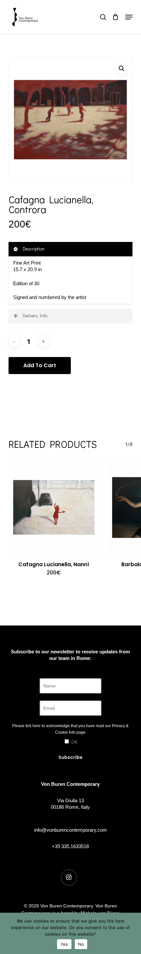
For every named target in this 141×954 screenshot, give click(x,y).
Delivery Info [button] (35, 315)
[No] (133, 933)
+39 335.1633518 (70, 846)
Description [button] (34, 249)
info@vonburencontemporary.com (70, 830)
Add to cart (39, 365)
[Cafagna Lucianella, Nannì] (54, 507)
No (81, 944)
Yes (64, 944)
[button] (128, 17)
